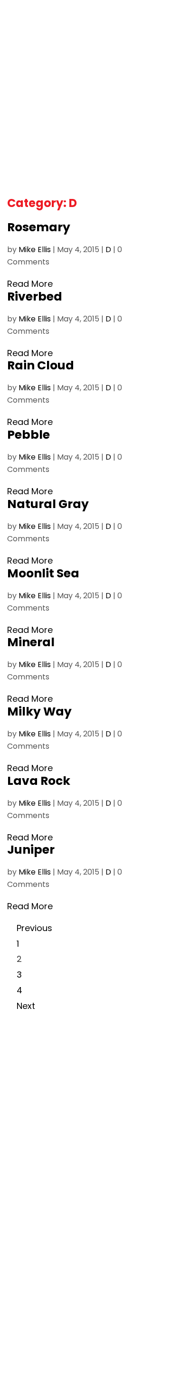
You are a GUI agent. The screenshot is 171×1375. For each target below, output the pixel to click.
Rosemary (38, 227)
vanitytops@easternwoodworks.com (76, 1279)
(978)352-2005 (35, 1221)
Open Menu (154, 18)
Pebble (28, 434)
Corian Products (37, 1079)
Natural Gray (48, 504)
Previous (34, 928)
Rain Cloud (40, 365)
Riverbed (34, 296)
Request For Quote (42, 1132)
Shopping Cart (43, 44)
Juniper (31, 849)
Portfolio (33, 58)
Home (18, 1066)
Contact (22, 1145)
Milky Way (39, 711)
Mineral (31, 642)
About (101, 44)
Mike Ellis (35, 249)
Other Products (36, 1119)
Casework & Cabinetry (49, 1106)
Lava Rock (38, 780)
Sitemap (85, 1349)
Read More (30, 284)
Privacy (73, 1336)
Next (26, 1006)
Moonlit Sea (43, 573)
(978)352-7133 (34, 1248)
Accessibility (120, 1336)
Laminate (24, 1092)
